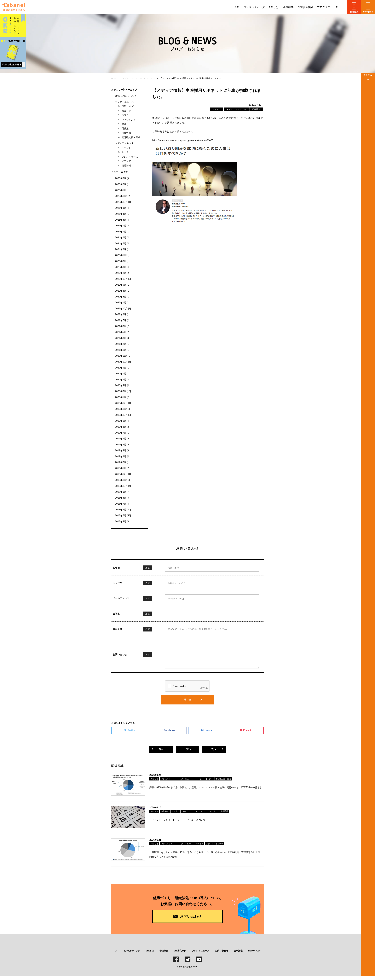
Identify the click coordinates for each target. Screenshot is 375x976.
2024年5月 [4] (122, 243)
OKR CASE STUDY (125, 96)
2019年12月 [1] (123, 403)
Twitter (131, 730)
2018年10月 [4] (123, 486)
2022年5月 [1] (122, 296)
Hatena (209, 730)
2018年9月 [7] (122, 492)
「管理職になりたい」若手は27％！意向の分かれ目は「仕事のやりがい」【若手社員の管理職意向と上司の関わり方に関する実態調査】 (205, 854)
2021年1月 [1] (122, 350)
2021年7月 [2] (122, 320)
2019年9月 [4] (122, 421)
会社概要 (288, 7)
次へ (213, 749)
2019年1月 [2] (122, 468)
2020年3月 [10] (123, 391)
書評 (124, 124)
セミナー (126, 152)
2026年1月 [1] (122, 190)
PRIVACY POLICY (254, 950)
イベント (126, 148)
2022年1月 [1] (122, 302)
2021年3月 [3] (122, 338)
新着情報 (126, 165)
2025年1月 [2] (122, 225)
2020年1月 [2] (122, 397)
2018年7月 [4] (122, 503)
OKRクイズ (128, 106)
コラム (125, 115)
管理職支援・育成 (131, 137)
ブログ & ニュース (327, 7)
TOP (237, 7)
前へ (161, 749)
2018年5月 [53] (123, 515)
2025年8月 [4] (122, 208)
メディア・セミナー (125, 143)
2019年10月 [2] (123, 415)
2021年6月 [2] (122, 326)
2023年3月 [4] (122, 267)
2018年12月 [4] (123, 474)
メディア (126, 161)
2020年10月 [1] (123, 361)
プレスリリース (130, 157)
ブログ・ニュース (124, 102)
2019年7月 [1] (122, 432)
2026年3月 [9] (122, 178)
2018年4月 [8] (122, 521)
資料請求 (238, 950)
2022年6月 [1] (122, 291)
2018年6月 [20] (123, 509)
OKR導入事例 (305, 7)
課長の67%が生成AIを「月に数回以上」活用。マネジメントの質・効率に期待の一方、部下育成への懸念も (205, 787)
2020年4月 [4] (122, 385)
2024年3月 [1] (122, 249)
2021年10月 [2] (123, 308)
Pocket (247, 730)
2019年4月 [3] (122, 450)
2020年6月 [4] (122, 379)
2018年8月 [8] (122, 497)
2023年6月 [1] (122, 261)
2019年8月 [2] (122, 427)
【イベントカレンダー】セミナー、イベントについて (177, 820)
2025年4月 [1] (122, 214)
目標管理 (126, 133)
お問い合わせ (221, 950)
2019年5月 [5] (122, 444)
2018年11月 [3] (122, 480)
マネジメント (129, 119)
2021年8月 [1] (122, 314)
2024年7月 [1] (122, 231)
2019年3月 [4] (122, 456)
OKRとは (274, 7)
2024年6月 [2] (122, 237)
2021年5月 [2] (122, 332)
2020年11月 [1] (122, 356)
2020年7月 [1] (122, 373)
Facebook (169, 730)
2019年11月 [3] (122, 409)
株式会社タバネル (190, 967)
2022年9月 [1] (122, 285)
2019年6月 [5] (122, 438)
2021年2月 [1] (122, 344)
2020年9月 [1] (122, 367)
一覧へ (187, 749)
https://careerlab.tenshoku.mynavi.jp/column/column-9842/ (182, 140)
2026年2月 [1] (122, 184)
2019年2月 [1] (122, 462)
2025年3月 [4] (122, 220)
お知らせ (126, 111)
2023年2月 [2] (122, 273)
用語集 (125, 128)
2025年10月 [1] (123, 202)
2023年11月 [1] (122, 255)
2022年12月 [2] (123, 279)
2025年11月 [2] (122, 196)
